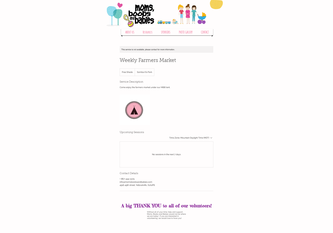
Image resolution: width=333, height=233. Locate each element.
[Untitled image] (135, 110)
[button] (130, 32)
